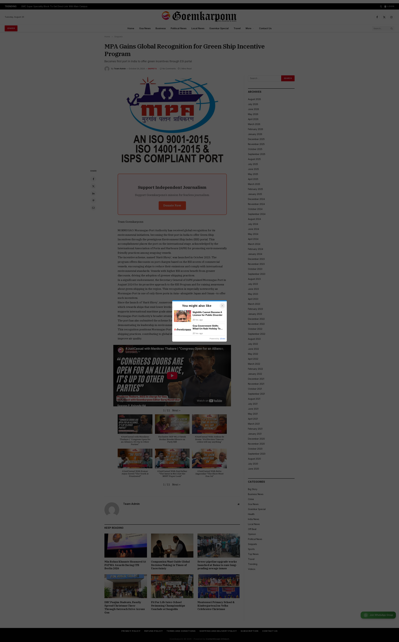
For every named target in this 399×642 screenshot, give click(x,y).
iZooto (222, 339)
